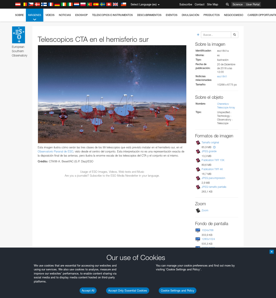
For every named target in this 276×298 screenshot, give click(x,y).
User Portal (253, 4)
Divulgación (190, 15)
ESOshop (81, 15)
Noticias (65, 15)
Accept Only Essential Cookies (127, 290)
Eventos (171, 15)
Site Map (212, 4)
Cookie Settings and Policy (177, 290)
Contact (199, 4)
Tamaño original (210, 142)
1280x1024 (208, 239)
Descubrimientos (149, 15)
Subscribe (185, 4)
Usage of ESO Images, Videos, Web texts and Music (112, 171)
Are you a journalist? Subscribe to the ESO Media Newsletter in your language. (112, 175)
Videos (50, 15)
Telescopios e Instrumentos (112, 15)
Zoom (205, 210)
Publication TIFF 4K (212, 169)
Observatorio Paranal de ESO (55, 151)
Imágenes (34, 15)
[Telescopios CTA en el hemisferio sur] (112, 94)
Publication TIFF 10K (213, 160)
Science (238, 4)
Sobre (19, 15)
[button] (214, 147)
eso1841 (222, 76)
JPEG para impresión (213, 178)
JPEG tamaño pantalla (214, 186)
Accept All (88, 290)
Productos (212, 15)
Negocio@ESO (233, 15)
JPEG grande (209, 151)
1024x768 (207, 230)
